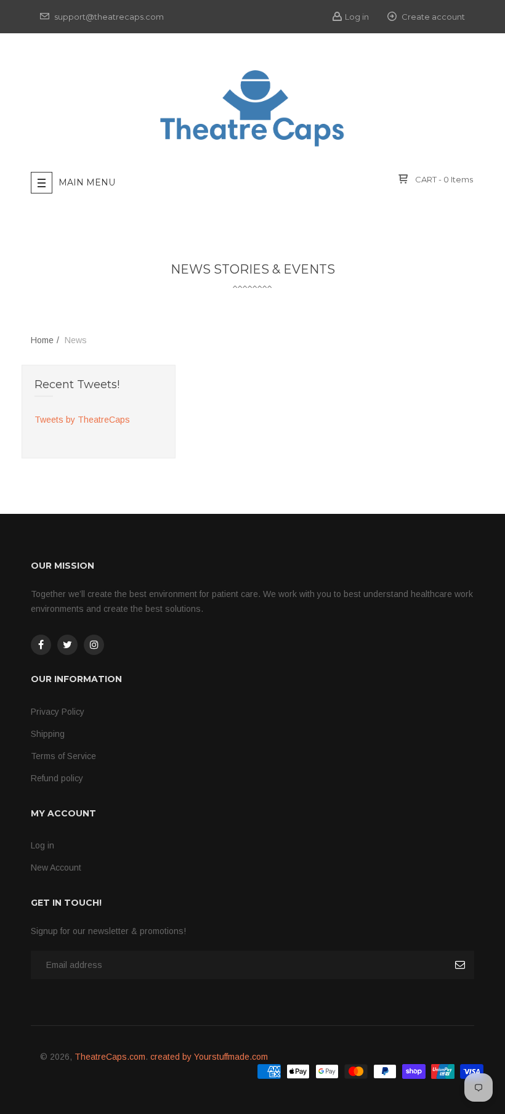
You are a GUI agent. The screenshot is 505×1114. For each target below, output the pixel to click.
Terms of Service (63, 756)
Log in (357, 17)
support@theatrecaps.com (108, 17)
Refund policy (57, 778)
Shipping (48, 734)
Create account (432, 17)
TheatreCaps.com (110, 1057)
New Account (56, 867)
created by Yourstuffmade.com (209, 1057)
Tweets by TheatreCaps (82, 420)
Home (42, 340)
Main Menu (87, 182)
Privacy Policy (57, 712)
